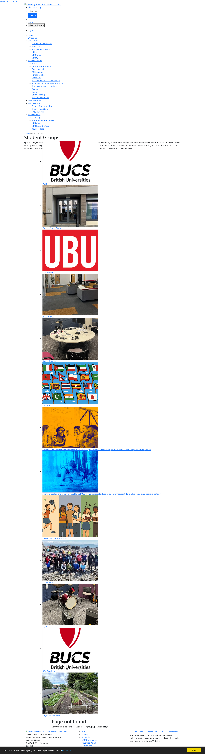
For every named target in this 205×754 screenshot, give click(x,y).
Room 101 (36, 77)
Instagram (173, 731)
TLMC (34, 92)
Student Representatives (43, 120)
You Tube (139, 731)
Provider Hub (38, 112)
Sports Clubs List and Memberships (48, 83)
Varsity (35, 57)
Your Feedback (38, 129)
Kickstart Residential (41, 49)
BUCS (34, 63)
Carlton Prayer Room (41, 66)
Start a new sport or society (44, 86)
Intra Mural (37, 46)
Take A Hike (37, 89)
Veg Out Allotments (40, 97)
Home (27, 133)
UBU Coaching (38, 94)
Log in (30, 22)
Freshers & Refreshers (42, 43)
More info (66, 750)
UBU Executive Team (41, 126)
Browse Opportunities (42, 106)
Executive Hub (38, 69)
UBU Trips (36, 55)
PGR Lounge (37, 72)
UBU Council (37, 123)
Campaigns (37, 117)
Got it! (194, 750)
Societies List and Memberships (46, 80)
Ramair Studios (38, 75)
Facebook (152, 731)
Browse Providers (40, 109)
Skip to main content (9, 1)
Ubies (34, 52)
